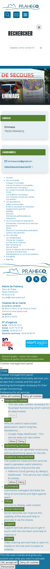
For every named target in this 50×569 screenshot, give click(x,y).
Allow (12, 415)
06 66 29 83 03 (28, 333)
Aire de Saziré (12, 247)
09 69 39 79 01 (15, 325)
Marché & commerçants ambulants (22, 230)
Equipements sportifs (15, 209)
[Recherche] (41, 47)
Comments (11, 486)
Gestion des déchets (15, 233)
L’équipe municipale (15, 183)
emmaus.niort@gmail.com (20, 161)
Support (9, 523)
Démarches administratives (18, 216)
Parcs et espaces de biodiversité (20, 249)
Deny (21, 441)
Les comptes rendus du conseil (20, 197)
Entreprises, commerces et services (22, 223)
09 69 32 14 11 (16, 330)
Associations (11, 226)
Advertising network (17, 445)
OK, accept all (9, 562)
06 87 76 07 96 (16, 328)
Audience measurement (19, 457)
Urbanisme (11, 218)
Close (4, 371)
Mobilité (9, 211)
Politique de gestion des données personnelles (23, 359)
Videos (9, 538)
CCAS (8, 192)
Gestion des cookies (28, 356)
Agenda (9, 259)
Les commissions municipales (19, 185)
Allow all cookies (10, 396)
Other (8, 501)
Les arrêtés (11, 199)
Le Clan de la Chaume (16, 242)
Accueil (9, 177)
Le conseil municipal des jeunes (20, 190)
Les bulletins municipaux (17, 194)
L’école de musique (14, 240)
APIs (7, 419)
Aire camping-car (13, 245)
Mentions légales (9, 356)
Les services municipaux (17, 187)
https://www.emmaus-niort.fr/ (17, 167)
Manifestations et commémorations (22, 254)
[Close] (1, 367)
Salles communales (14, 204)
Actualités (10, 256)
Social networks (14, 509)
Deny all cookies (32, 396)
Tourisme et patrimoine (16, 252)
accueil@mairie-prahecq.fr (13, 297)
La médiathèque (13, 238)
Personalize (7, 566)
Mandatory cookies (16, 400)
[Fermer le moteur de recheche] (39, 27)
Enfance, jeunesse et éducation (20, 207)
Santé (8, 228)
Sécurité (9, 214)
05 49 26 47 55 (8, 295)
